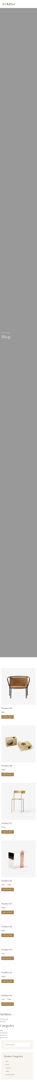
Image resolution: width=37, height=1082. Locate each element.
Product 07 (6, 823)
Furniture (8, 1068)
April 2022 (3, 1021)
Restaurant (3, 1035)
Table (7, 1071)
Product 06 (6, 881)
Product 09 (6, 708)
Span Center (3, 1037)
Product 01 (6, 995)
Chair (7, 1061)
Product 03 (6, 949)
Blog (1, 1030)
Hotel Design (4, 1033)
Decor (7, 1064)
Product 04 (6, 927)
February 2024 (4, 1019)
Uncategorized (10, 1074)
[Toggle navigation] (34, 4)
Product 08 (6, 766)
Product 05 (6, 904)
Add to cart (7, 717)
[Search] (28, 1045)
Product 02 (6, 972)
